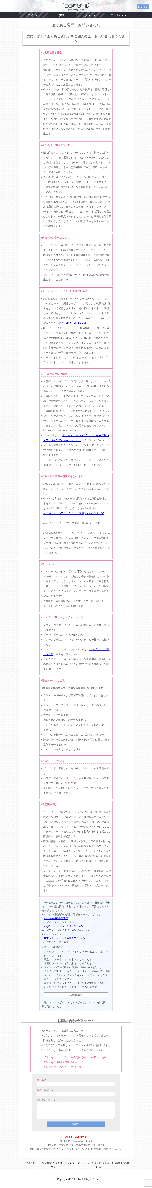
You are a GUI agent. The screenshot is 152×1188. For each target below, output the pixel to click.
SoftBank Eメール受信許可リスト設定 (65, 938)
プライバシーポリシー (76, 1163)
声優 (61, 15)
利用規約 (30, 1163)
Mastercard (80, 323)
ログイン (143, 6)
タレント (90, 15)
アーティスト (118, 15)
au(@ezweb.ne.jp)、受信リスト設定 (64, 926)
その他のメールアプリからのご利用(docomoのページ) (73, 513)
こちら (77, 778)
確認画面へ (76, 1124)
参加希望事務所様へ (121, 1163)
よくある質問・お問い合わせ (99, 1165)
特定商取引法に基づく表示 (53, 1165)
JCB (60, 323)
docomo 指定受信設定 (56, 918)
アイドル (33, 15)
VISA (68, 323)
